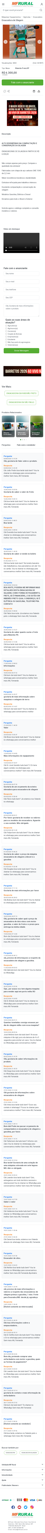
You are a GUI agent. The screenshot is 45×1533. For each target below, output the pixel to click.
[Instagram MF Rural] (32, 1507)
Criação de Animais (15, 334)
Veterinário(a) (13, 345)
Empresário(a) (13, 337)
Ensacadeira (37, 17)
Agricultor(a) (12, 326)
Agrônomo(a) (13, 328)
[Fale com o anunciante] (4, 91)
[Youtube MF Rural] (19, 1507)
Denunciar (39, 91)
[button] (41, 10)
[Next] (39, 42)
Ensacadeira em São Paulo (21, 402)
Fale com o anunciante (22, 82)
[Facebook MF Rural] (13, 1507)
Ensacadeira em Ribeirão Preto (21, 393)
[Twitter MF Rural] (25, 1507)
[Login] (41, 4)
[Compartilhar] (8, 91)
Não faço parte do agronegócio (19, 342)
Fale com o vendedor (25, 445)
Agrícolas (26, 17)
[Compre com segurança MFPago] (5, 1500)
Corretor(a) (12, 331)
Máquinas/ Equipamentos (11, 17)
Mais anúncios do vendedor (34, 91)
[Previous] (6, 42)
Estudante (11, 339)
